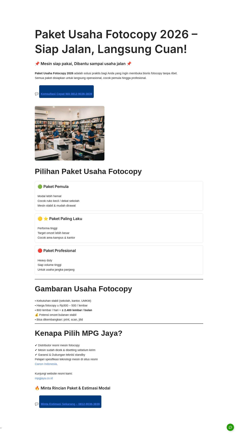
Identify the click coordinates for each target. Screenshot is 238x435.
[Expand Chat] (230, 427)
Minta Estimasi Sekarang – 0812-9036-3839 (70, 404)
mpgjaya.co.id (44, 378)
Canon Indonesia (46, 364)
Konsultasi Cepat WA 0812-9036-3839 (66, 93)
